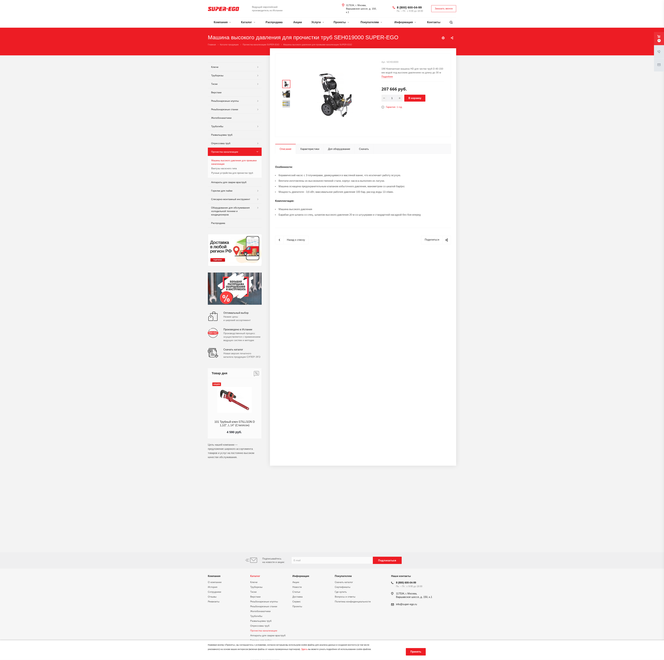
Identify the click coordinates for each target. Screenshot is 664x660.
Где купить (341, 591)
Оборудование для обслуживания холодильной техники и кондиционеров (230, 211)
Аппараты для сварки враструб (228, 182)
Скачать (364, 148)
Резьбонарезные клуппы (225, 101)
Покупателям (370, 22)
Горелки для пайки (221, 190)
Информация (403, 22)
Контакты (433, 22)
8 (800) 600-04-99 (409, 7)
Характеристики (309, 148)
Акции (297, 22)
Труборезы (217, 75)
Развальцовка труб (221, 134)
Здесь (304, 649)
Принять (415, 651)
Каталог (247, 22)
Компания (221, 22)
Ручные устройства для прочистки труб (232, 173)
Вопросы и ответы (345, 596)
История (212, 587)
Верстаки (216, 92)
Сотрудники (214, 591)
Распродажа (274, 22)
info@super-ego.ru (406, 604)
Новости (297, 587)
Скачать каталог (344, 582)
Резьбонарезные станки (224, 109)
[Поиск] (451, 22)
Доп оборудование (339, 148)
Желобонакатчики (221, 117)
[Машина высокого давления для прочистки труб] (335, 94)
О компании (215, 582)
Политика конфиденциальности (353, 601)
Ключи (214, 67)
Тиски (214, 84)
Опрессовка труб (220, 143)
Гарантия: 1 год (394, 107)
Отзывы (212, 596)
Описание (285, 148)
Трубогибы (217, 126)
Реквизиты (213, 601)
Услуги (316, 22)
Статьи (296, 591)
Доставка (297, 596)
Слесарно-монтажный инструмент (230, 199)
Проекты (340, 22)
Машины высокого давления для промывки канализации (234, 162)
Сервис (296, 601)
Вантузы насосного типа (224, 168)
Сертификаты (342, 587)
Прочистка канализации (224, 151)
